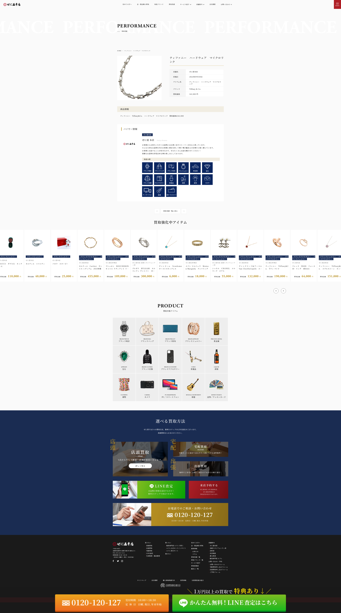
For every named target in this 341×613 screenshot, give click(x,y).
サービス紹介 (195, 563)
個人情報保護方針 (169, 580)
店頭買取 (149, 546)
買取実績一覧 (195, 557)
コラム (194, 554)
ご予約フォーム (215, 572)
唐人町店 (213, 556)
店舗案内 (212, 543)
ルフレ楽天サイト (172, 551)
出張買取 (149, 548)
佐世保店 (213, 553)
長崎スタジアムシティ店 (218, 548)
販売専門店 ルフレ (216, 558)
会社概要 (154, 580)
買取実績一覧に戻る (170, 211)
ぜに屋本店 (213, 546)
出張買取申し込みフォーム (219, 570)
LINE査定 (149, 553)
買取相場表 (195, 566)
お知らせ (195, 551)
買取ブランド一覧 (197, 560)
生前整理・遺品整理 (153, 556)
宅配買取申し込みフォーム (219, 567)
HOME (119, 50)
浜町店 (212, 551)
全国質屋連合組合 (198, 580)
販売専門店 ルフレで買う (174, 546)
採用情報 (183, 580)
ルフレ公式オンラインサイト (176, 548)
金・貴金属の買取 (197, 546)
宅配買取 (149, 551)
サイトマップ (141, 580)
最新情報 (194, 549)
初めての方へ (195, 543)
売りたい (148, 543)
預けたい (168, 554)
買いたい (168, 543)
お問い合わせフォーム (217, 564)
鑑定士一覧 (195, 569)
